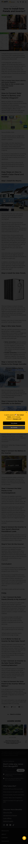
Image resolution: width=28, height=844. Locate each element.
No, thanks (14, 427)
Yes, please (14, 423)
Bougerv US (17, 419)
